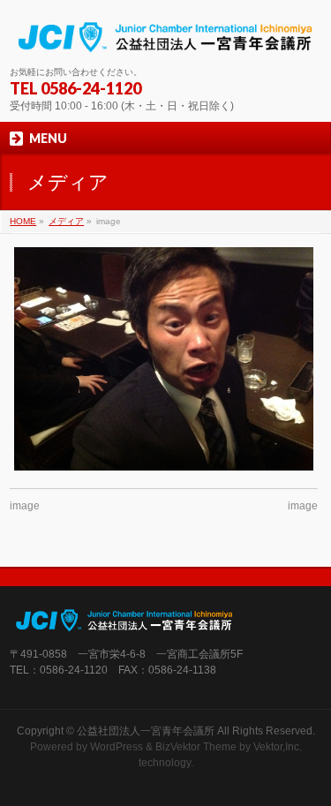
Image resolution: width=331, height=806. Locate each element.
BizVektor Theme (196, 747)
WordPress (116, 747)
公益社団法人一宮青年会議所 (145, 731)
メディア (66, 221)
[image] (163, 359)
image (25, 506)
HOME (23, 221)
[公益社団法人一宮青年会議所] (165, 37)
